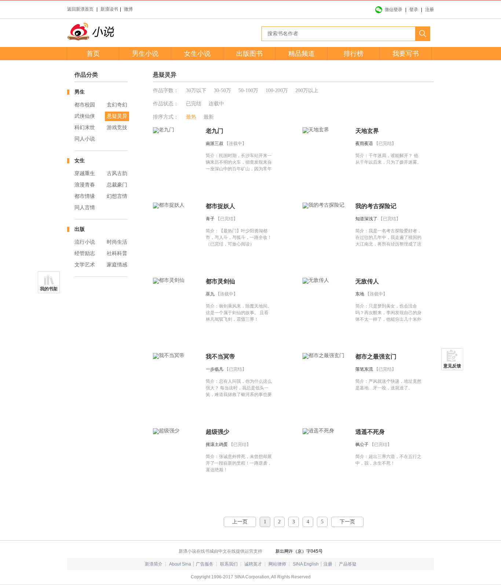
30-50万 (222, 90)
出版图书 (249, 53)
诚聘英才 (253, 564)
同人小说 (84, 139)
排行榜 (353, 53)
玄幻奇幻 (117, 105)
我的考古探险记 (375, 206)
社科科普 (117, 253)
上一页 (240, 521)
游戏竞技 (117, 127)
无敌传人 (367, 281)
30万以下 (196, 90)
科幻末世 (84, 127)
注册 (429, 9)
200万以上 (306, 90)
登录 (413, 9)
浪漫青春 (84, 185)
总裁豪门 (117, 185)
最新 (209, 117)
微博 (128, 9)
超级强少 (217, 432)
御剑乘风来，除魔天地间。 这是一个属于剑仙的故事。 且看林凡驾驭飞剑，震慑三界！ (239, 313)
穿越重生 (84, 173)
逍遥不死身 (370, 432)
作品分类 (86, 75)
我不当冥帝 (220, 356)
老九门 (214, 131)
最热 (191, 117)
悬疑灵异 (117, 116)
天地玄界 (367, 131)
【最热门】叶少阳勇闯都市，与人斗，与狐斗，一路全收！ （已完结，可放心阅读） (239, 237)
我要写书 (405, 53)
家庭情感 (117, 265)
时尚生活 (117, 242)
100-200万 (277, 90)
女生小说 (197, 53)
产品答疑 (347, 564)
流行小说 (84, 242)
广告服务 (204, 564)
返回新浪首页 (80, 9)
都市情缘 (84, 196)
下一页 (347, 521)
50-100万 (248, 90)
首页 (93, 53)
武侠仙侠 (84, 116)
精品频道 (301, 53)
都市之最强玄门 (375, 356)
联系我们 (229, 564)
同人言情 (84, 207)
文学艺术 (84, 265)
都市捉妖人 (220, 206)
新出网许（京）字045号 (299, 551)
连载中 (216, 103)
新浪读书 (109, 9)
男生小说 (145, 53)
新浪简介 (153, 564)
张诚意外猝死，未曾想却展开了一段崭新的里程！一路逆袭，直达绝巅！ (239, 463)
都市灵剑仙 (220, 281)
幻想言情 (117, 196)
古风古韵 (117, 173)
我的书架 (49, 288)
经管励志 (84, 253)
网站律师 (277, 564)
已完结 (193, 103)
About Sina (180, 564)
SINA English (306, 564)
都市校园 (84, 105)
